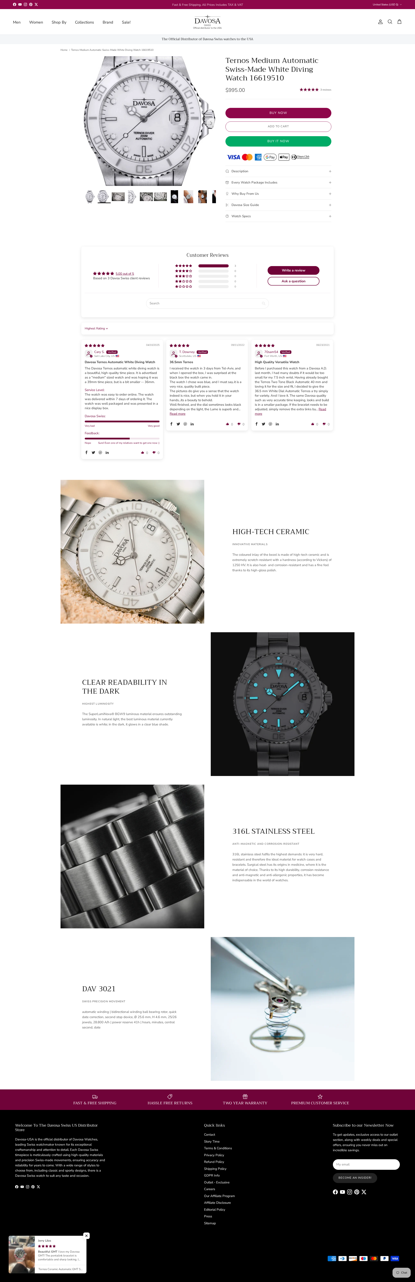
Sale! (126, 22)
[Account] (379, 21)
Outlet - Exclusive (217, 1182)
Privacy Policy (214, 1155)
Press (208, 1216)
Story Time (212, 1141)
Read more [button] (177, 414)
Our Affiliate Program (219, 1196)
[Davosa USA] (207, 21)
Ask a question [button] (293, 281)
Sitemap (210, 1223)
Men (17, 22)
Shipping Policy (215, 1169)
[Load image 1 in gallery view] (150, 121)
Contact (209, 1134)
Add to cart (278, 126)
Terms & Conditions (218, 1148)
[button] (184, 265)
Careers (209, 1189)
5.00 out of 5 (125, 273)
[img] (94, 345)
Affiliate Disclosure (217, 1203)
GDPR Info (212, 1175)
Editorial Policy (214, 1209)
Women (36, 22)
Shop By (59, 22)
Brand (108, 22)
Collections (84, 22)
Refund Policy (214, 1162)
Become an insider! (355, 1178)
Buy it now (278, 141)
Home (64, 50)
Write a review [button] (293, 270)
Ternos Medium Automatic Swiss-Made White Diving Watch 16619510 (112, 50)
